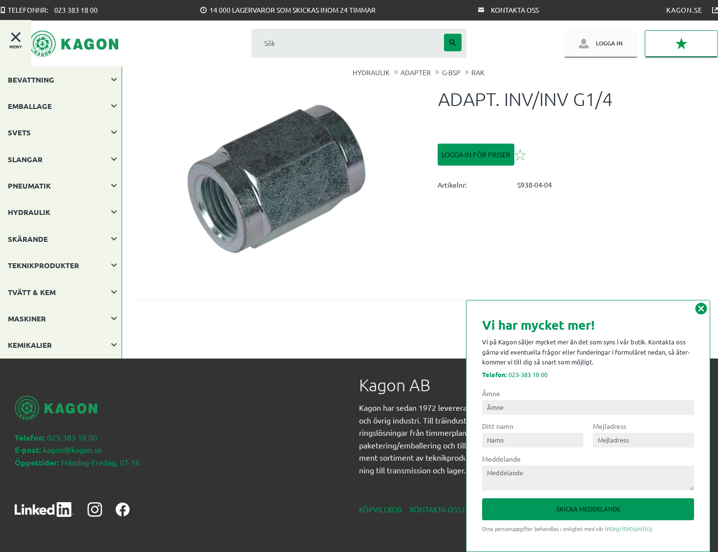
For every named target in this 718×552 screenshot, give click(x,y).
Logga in (609, 43)
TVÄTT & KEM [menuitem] (32, 292)
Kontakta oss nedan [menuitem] (449, 509)
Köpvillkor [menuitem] (380, 509)
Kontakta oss (515, 9)
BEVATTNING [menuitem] (31, 80)
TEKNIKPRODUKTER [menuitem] (43, 265)
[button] (681, 44)
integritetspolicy (628, 528)
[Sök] (453, 42)
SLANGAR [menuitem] (25, 159)
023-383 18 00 (515, 374)
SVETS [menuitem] (19, 132)
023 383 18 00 (76, 9)
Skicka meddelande (588, 509)
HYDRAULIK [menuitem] (29, 212)
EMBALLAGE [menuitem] (30, 106)
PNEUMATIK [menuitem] (29, 186)
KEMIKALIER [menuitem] (30, 345)
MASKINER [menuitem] (27, 318)
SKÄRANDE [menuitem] (28, 239)
